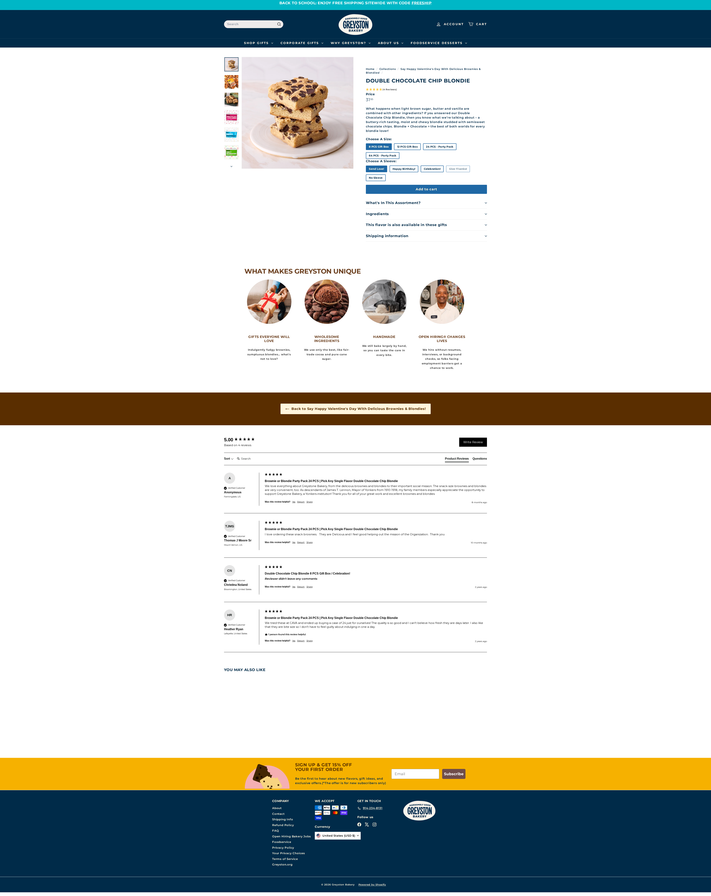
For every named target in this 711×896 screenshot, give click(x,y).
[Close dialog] (420, 374)
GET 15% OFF (319, 519)
